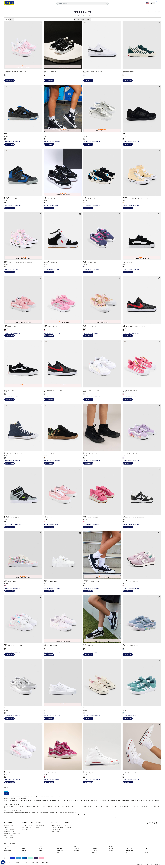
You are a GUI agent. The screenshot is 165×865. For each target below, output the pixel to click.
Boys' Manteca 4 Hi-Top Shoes (51, 262)
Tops (5, 848)
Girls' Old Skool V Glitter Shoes (51, 772)
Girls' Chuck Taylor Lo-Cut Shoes (91, 581)
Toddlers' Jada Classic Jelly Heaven (13, 645)
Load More (6, 794)
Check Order (25, 829)
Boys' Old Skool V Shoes (128, 71)
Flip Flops (85, 15)
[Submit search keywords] (106, 3)
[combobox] (82, 3)
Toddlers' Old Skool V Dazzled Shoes (92, 135)
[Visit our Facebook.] (150, 822)
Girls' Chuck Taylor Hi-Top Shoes (91, 453)
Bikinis (23, 848)
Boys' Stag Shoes (8, 135)
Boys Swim (94, 852)
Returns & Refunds (26, 827)
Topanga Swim (130, 848)
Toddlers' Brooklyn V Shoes (50, 198)
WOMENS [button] (73, 8)
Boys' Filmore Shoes (9, 390)
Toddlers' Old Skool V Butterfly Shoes (131, 453)
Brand (75, 19)
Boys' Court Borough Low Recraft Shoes (92, 71)
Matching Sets (7, 850)
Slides (79, 15)
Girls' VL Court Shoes (128, 709)
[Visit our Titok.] (154, 822)
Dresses (6, 852)
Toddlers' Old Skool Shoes (50, 71)
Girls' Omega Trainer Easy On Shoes (131, 581)
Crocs (90, 15)
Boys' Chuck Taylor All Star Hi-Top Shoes (14, 453)
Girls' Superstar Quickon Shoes (130, 390)
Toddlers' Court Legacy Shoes (51, 645)
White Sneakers (51, 817)
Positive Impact (40, 825)
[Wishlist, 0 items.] (157, 3)
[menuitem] (65, 8)
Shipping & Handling (27, 825)
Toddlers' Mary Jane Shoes (89, 326)
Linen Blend (59, 848)
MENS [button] (79, 8)
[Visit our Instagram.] (147, 822)
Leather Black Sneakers (106, 817)
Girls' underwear (69, 817)
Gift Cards (6, 827)
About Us (38, 827)
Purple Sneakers (125, 817)
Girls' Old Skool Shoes (88, 645)
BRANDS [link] (99, 8)
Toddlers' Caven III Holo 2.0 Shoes (91, 390)
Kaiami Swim (129, 850)
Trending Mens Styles (56, 829)
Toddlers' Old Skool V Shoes (90, 198)
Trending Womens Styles (57, 827)
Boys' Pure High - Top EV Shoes (11, 198)
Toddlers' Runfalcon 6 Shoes (50, 326)
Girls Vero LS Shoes (48, 517)
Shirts (40, 850)
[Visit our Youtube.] (152, 822)
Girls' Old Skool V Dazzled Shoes (12, 709)
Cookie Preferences (9, 837)
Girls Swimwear (78, 852)
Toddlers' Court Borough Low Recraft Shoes (15, 71)
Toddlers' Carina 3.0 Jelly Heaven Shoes (14, 772)
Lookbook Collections (56, 825)
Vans (145, 850)
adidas (110, 852)
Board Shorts (60, 850)
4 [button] (159, 11)
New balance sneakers (41, 817)
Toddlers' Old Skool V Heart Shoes (131, 645)
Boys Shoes (94, 850)
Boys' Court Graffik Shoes (50, 453)
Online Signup (68, 827)
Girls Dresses (77, 848)
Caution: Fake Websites (10, 829)
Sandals (74, 15)
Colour (82, 19)
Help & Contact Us (8, 825)
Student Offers (68, 825)
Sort (11, 19)
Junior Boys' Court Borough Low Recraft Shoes (134, 326)
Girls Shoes (76, 850)
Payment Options (8, 835)
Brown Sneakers (96, 817)
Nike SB (111, 850)
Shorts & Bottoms (43, 852)
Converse (146, 848)
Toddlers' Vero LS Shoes (128, 262)
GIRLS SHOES (10, 11)
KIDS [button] (85, 8)
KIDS (6, 11)
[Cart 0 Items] (160, 3)
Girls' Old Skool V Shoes (10, 581)
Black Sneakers (87, 817)
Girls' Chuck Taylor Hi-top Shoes (51, 135)
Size (88, 19)
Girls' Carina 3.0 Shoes (49, 709)
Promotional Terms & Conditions (12, 833)
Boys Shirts (94, 848)
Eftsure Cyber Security (9, 831)
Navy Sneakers (117, 817)
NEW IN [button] (66, 8)
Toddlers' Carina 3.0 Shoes (50, 581)
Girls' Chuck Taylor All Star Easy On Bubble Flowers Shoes (136, 198)
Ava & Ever (129, 852)
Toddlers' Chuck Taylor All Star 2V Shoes (93, 709)
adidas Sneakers (60, 817)
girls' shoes (10, 807)
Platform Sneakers (78, 817)
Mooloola (111, 848)
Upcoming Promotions (56, 831)
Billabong (146, 852)
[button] (152, 3)
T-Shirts (41, 848)
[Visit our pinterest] (156, 822)
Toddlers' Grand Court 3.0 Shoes (91, 517)
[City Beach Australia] (9, 3)
